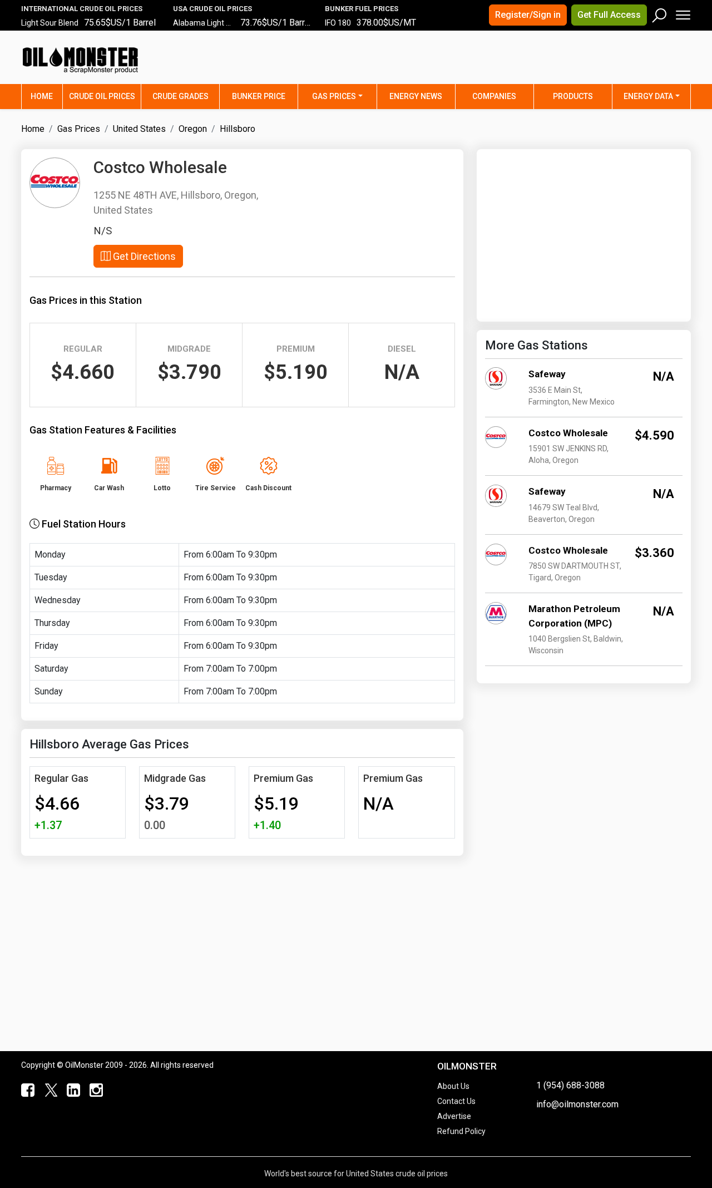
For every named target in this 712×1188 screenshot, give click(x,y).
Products (573, 96)
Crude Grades (180, 96)
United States (139, 129)
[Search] (659, 12)
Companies (494, 96)
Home (47, 96)
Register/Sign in (528, 14)
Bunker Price (258, 96)
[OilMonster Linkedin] (71, 1090)
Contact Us (456, 1101)
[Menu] (682, 12)
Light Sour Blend (49, 22)
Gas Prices (334, 96)
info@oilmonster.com (577, 1104)
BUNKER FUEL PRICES (361, 8)
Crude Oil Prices (102, 96)
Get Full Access (609, 14)
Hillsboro (237, 129)
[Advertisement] (552, 64)
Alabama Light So (204, 22)
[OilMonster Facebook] (25, 1090)
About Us (453, 1086)
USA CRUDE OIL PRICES (212, 8)
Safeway (547, 373)
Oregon (193, 129)
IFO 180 (338, 22)
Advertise (454, 1116)
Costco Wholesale (568, 432)
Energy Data (648, 96)
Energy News (415, 96)
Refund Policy (461, 1131)
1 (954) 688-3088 (570, 1085)
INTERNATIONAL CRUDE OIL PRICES (81, 8)
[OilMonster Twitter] (48, 1090)
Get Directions (143, 256)
